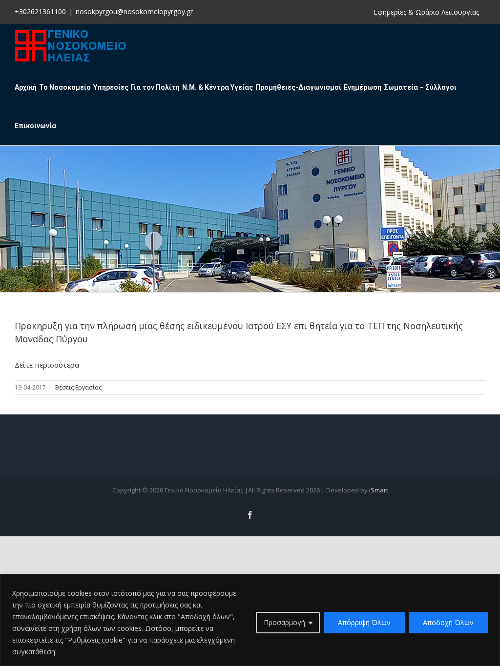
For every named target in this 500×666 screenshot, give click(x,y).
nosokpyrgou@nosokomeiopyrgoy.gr (134, 11)
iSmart (378, 490)
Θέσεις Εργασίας (78, 387)
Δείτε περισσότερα (47, 365)
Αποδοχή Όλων (448, 622)
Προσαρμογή (284, 622)
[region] (250, 620)
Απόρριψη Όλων (364, 622)
